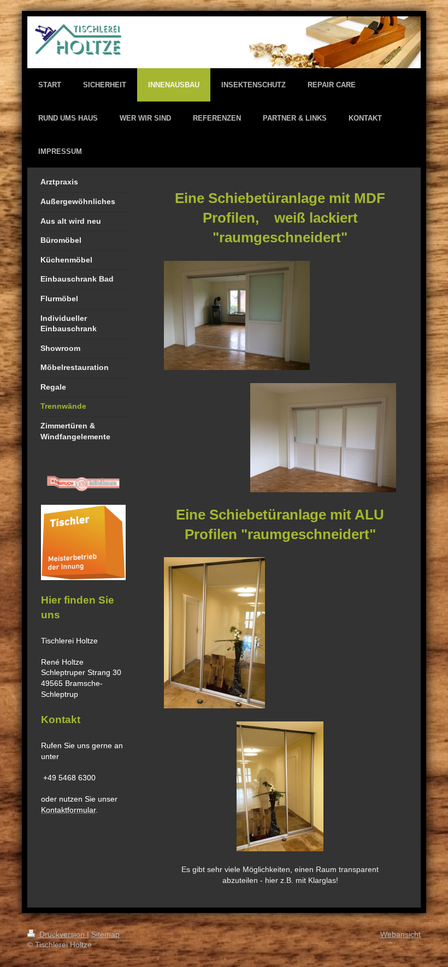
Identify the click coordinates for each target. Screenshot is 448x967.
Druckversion (62, 934)
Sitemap (105, 934)
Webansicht (400, 934)
